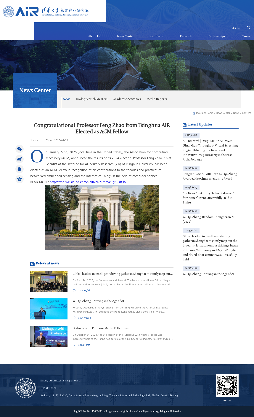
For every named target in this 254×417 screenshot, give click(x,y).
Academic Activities (127, 99)
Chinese (236, 27)
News (66, 99)
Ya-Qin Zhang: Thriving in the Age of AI (208, 274)
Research (186, 36)
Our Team (156, 36)
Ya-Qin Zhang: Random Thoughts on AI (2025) (208, 220)
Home (210, 113)
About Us (94, 36)
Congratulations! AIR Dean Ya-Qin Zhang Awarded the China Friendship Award (210, 177)
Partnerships (216, 36)
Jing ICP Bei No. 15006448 (87, 411)
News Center (125, 36)
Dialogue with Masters (91, 99)
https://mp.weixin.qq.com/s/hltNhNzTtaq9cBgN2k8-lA (88, 182)
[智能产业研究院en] (46, 9)
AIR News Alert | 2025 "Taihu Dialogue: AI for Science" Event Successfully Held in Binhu (209, 198)
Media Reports (157, 99)
